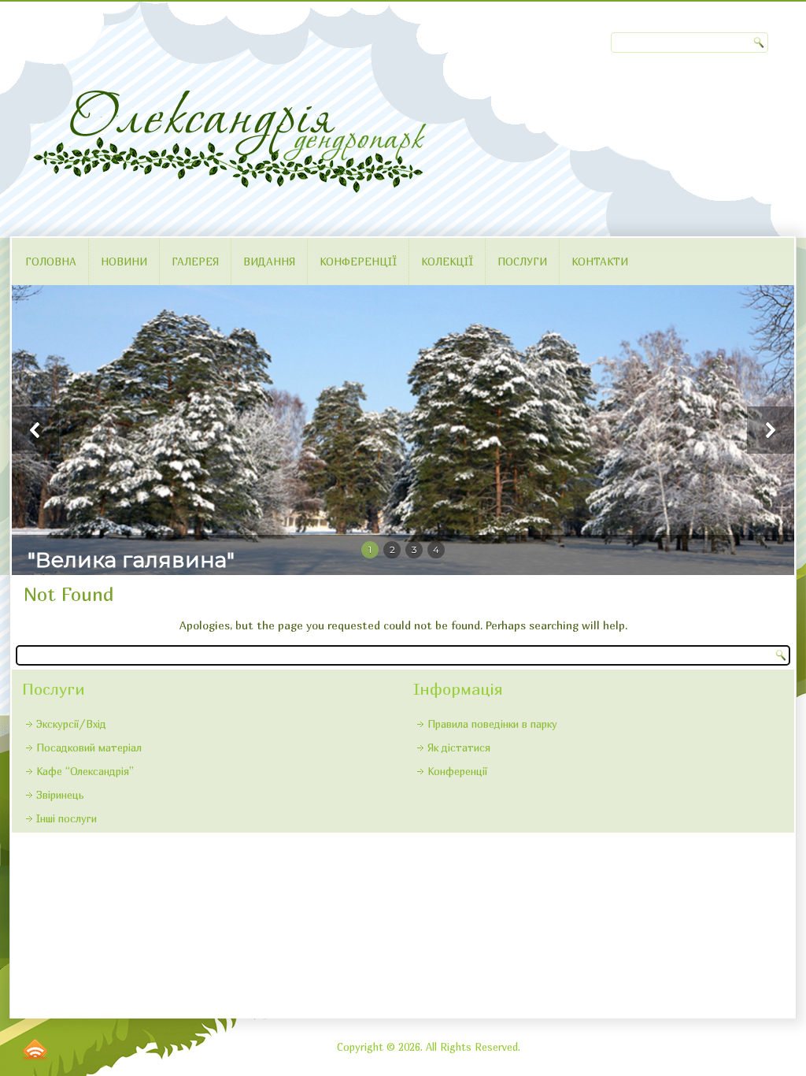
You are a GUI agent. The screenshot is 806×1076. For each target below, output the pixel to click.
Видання (269, 261)
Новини (124, 261)
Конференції (358, 261)
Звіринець (60, 794)
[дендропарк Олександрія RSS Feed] (35, 1049)
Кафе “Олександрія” (85, 771)
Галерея (195, 261)
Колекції (447, 261)
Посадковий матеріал (89, 747)
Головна (50, 261)
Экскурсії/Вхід (71, 724)
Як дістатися (458, 747)
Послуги (522, 261)
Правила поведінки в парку (492, 724)
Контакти (599, 261)
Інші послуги (66, 818)
